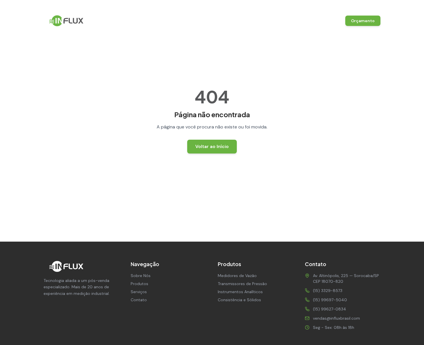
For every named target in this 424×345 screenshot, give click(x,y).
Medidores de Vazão (237, 275)
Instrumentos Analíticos (240, 291)
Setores (304, 20)
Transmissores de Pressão (242, 283)
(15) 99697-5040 (330, 299)
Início (178, 20)
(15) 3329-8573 (306, 5)
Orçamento (363, 20)
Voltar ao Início (212, 146)
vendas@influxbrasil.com (356, 5)
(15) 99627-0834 (329, 309)
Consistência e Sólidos (239, 299)
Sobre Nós (201, 20)
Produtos (228, 20)
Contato (328, 20)
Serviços (253, 20)
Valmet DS (279, 20)
